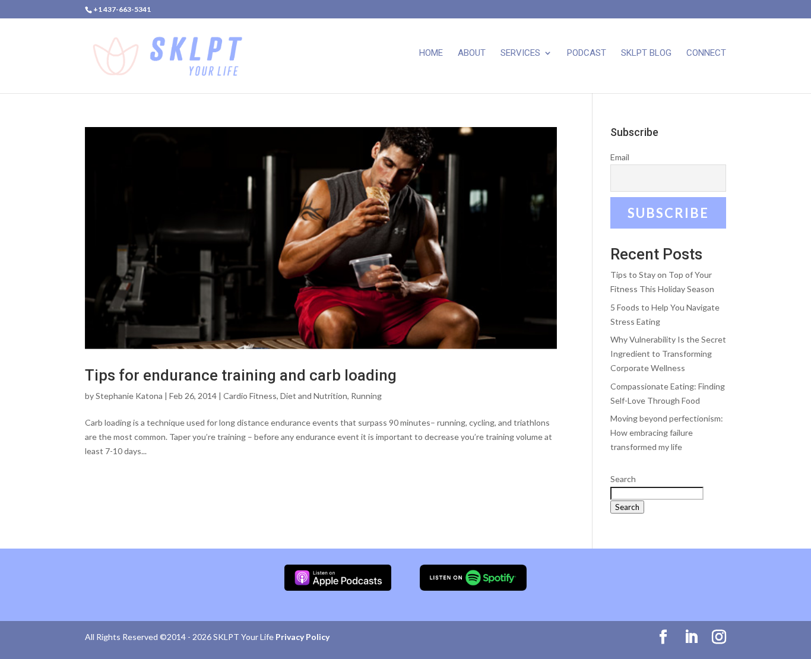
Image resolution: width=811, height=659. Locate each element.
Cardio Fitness (250, 396)
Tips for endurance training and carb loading (241, 375)
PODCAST (586, 53)
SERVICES (520, 53)
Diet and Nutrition (313, 396)
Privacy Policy (302, 637)
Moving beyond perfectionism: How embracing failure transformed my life (666, 432)
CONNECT (706, 53)
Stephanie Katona (129, 396)
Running (366, 396)
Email (619, 157)
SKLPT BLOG (646, 53)
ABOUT (472, 53)
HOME (431, 53)
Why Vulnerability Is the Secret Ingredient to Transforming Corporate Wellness (668, 353)
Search (623, 479)
